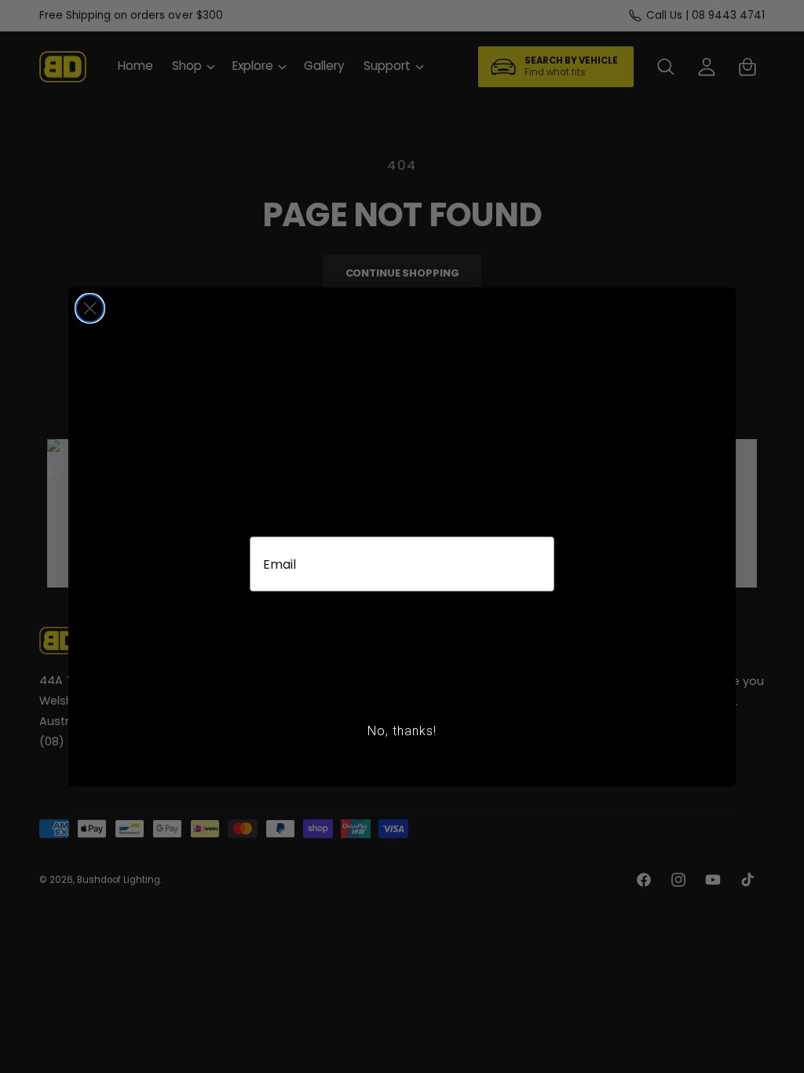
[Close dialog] (90, 308)
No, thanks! (402, 730)
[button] (402, 648)
